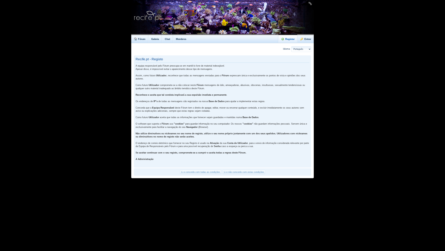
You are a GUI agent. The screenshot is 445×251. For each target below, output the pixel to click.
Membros (181, 39)
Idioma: (286, 49)
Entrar (307, 39)
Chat (167, 39)
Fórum (141, 39)
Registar (289, 39)
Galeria (155, 39)
